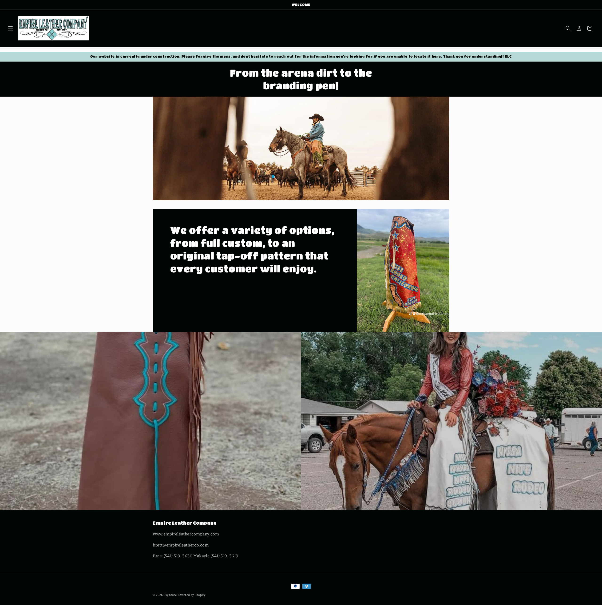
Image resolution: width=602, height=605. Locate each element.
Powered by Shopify (192, 595)
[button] (10, 28)
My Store (170, 595)
